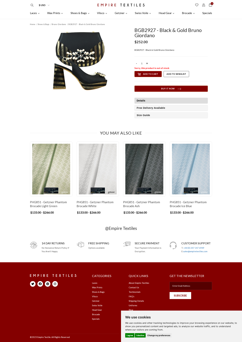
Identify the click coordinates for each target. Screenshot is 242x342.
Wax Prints (97, 287)
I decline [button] (140, 335)
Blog (131, 310)
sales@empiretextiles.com (195, 251)
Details (141, 100)
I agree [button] (130, 335)
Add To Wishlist (176, 74)
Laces (94, 283)
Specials (96, 319)
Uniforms (133, 305)
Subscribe (180, 295)
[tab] (171, 108)
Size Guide (143, 115)
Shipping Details (136, 301)
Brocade (96, 314)
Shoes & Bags (43, 24)
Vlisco (95, 296)
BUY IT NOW (168, 88)
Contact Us (134, 287)
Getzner (96, 301)
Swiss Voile (97, 305)
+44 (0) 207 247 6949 (194, 248)
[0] (210, 5)
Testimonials (134, 292)
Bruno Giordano (59, 24)
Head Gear (97, 310)
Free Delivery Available (151, 108)
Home (32, 24)
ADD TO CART (150, 74)
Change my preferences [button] (158, 335)
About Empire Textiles (139, 283)
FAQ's (131, 296)
